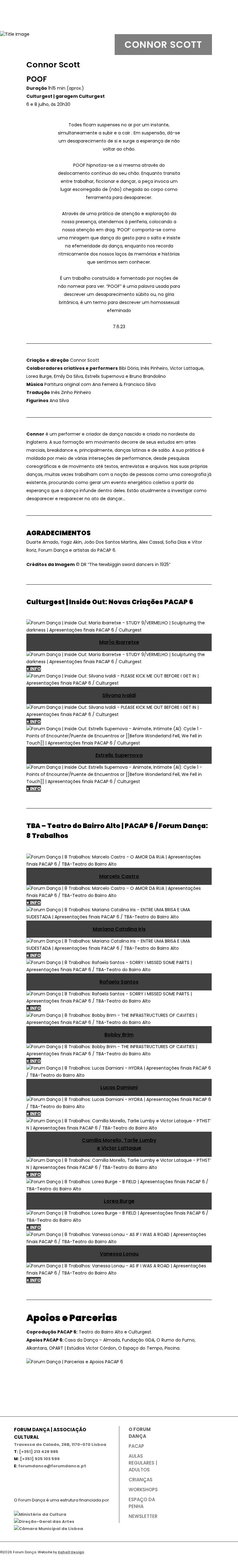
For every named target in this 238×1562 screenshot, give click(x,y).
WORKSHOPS (143, 1489)
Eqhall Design (71, 1552)
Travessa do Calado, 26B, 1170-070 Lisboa (60, 1444)
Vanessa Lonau (119, 1253)
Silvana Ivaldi (119, 695)
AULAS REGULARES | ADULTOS (143, 1463)
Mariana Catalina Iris (119, 929)
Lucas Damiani (119, 1087)
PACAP (136, 1446)
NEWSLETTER (143, 1516)
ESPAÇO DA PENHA (142, 1503)
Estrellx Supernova (119, 755)
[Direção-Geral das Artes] (44, 1521)
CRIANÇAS (140, 1479)
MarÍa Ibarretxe (119, 642)
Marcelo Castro (119, 876)
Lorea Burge (119, 1201)
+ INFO (33, 669)
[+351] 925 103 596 (40, 1459)
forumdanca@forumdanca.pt (52, 1466)
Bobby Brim (119, 1034)
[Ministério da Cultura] (40, 1514)
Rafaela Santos (119, 981)
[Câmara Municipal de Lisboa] (48, 1529)
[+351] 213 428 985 (38, 1452)
